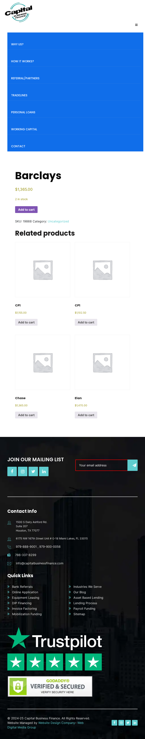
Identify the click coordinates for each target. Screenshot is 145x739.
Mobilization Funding (27, 614)
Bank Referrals (22, 587)
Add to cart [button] (26, 322)
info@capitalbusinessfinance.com (39, 563)
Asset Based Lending (88, 597)
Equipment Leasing (25, 597)
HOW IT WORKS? (22, 61)
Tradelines (19, 95)
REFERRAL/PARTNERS (25, 78)
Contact (18, 146)
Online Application (25, 592)
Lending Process (85, 603)
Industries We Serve (87, 587)
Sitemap (79, 614)
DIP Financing (22, 603)
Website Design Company (56, 723)
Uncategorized (58, 221)
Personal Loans (23, 112)
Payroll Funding (84, 608)
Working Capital (24, 129)
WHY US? (17, 44)
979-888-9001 (26, 546)
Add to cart (26, 209)
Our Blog (79, 592)
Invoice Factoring (24, 608)
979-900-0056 (50, 546)
